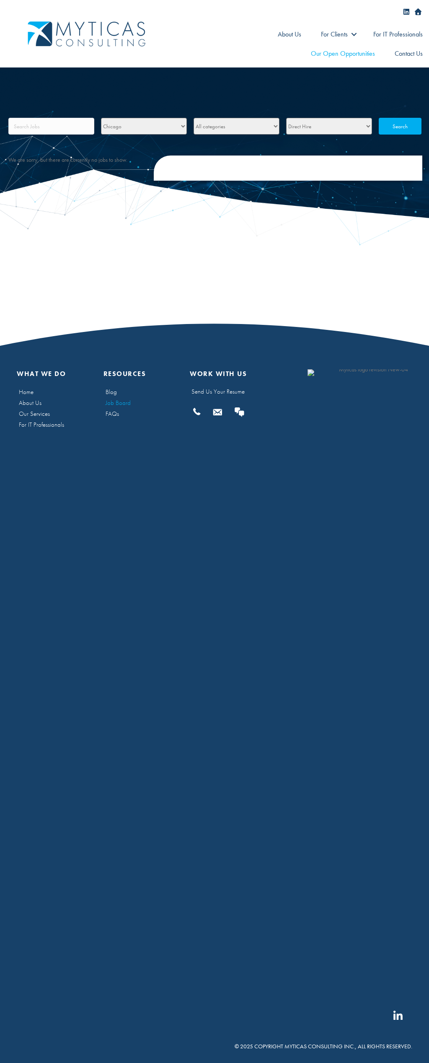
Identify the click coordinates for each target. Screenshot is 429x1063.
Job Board (118, 403)
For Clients (334, 34)
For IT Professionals (398, 34)
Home (26, 392)
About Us (289, 34)
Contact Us (409, 53)
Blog (111, 392)
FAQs (112, 414)
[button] (354, 34)
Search (400, 126)
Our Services (34, 414)
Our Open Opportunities (343, 53)
